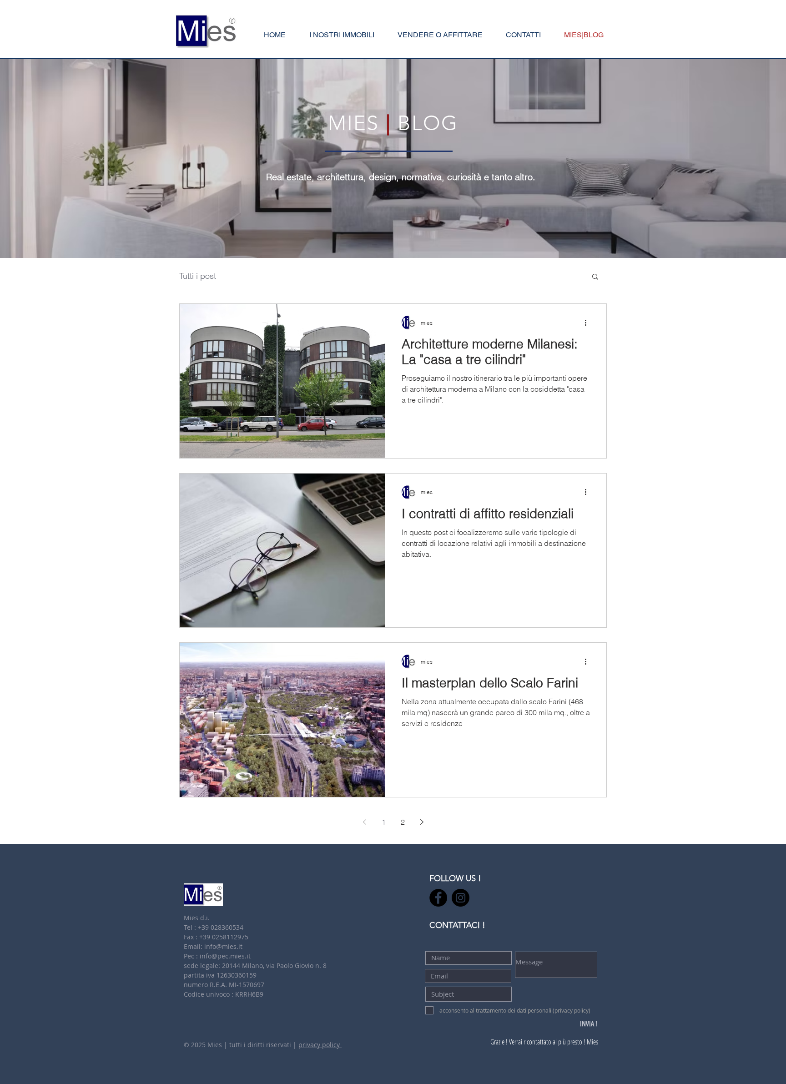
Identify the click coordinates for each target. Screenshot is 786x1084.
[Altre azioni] (588, 322)
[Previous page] (364, 822)
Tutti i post (197, 276)
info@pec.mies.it (225, 956)
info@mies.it (223, 946)
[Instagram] (460, 898)
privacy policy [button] (320, 1044)
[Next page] (421, 822)
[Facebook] (438, 898)
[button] (440, 35)
